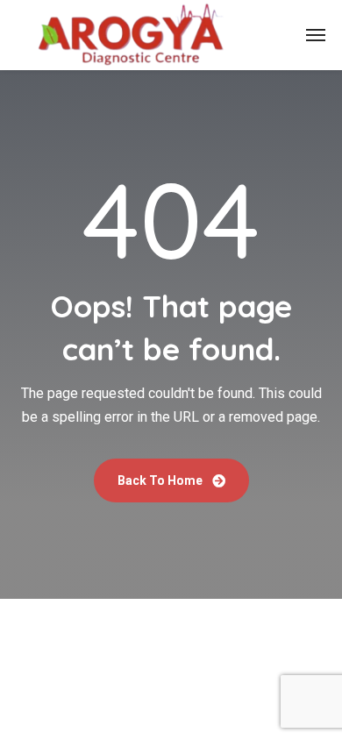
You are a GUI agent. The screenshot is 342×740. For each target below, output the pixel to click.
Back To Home (161, 480)
